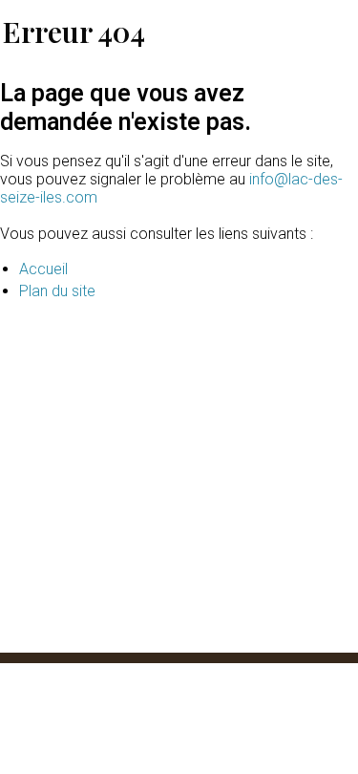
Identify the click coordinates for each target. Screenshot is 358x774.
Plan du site (57, 291)
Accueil (43, 269)
